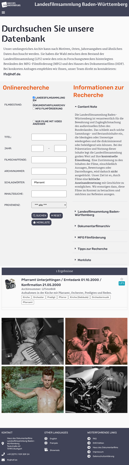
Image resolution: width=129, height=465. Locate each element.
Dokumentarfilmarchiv (94, 226)
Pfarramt (28, 302)
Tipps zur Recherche (92, 249)
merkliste (43, 222)
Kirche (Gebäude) (79, 297)
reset (57, 215)
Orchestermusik (100, 297)
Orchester (38, 297)
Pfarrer (63, 297)
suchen (41, 215)
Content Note (87, 107)
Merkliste (84, 260)
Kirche (26, 297)
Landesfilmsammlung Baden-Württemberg (97, 213)
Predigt (51, 297)
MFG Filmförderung (92, 237)
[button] (3, 12)
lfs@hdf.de (11, 74)
